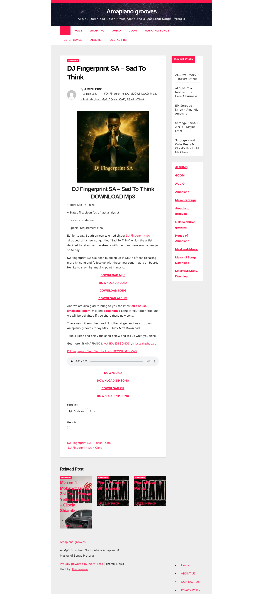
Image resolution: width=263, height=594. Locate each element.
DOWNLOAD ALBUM (112, 298)
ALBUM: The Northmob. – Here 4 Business (186, 92)
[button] (200, 35)
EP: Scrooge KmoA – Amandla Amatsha (187, 109)
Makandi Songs (185, 200)
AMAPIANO (97, 30)
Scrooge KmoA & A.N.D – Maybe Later (187, 127)
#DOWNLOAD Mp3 (143, 93)
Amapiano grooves (131, 11)
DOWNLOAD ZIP (112, 388)
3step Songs (73, 39)
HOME (78, 30)
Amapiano (182, 192)
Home (185, 565)
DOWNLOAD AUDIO (113, 283)
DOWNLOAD (113, 373)
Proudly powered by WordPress (82, 564)
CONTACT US (118, 39)
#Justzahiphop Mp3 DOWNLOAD (103, 99)
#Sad (130, 99)
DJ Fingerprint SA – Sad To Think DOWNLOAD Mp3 (102, 351)
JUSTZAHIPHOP (93, 89)
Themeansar (80, 569)
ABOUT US (188, 573)
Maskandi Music (186, 249)
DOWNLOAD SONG (112, 290)
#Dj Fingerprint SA (116, 93)
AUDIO (116, 30)
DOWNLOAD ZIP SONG (113, 380)
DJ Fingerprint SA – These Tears (89, 443)
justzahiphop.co (145, 343)
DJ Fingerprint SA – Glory (85, 447)
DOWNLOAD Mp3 (113, 275)
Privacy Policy (190, 590)
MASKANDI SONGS (157, 30)
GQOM (133, 30)
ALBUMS (96, 39)
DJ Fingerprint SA (138, 235)
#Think (140, 99)
